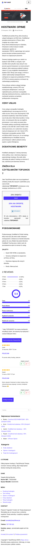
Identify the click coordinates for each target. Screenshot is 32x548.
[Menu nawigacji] (29, 2)
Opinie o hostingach (9, 450)
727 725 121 (10, 524)
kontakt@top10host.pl (13, 520)
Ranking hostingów (8, 491)
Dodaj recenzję (7, 399)
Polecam (5, 353)
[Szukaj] (29, 410)
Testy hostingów (7, 500)
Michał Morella (19, 30)
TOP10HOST (17, 211)
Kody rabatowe (7, 448)
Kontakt (3, 534)
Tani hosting (6, 493)
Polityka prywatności (21, 534)
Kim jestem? (10, 534)
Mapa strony (24, 540)
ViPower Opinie (12, 438)
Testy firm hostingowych (10, 453)
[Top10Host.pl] (6, 2)
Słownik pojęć (7, 502)
